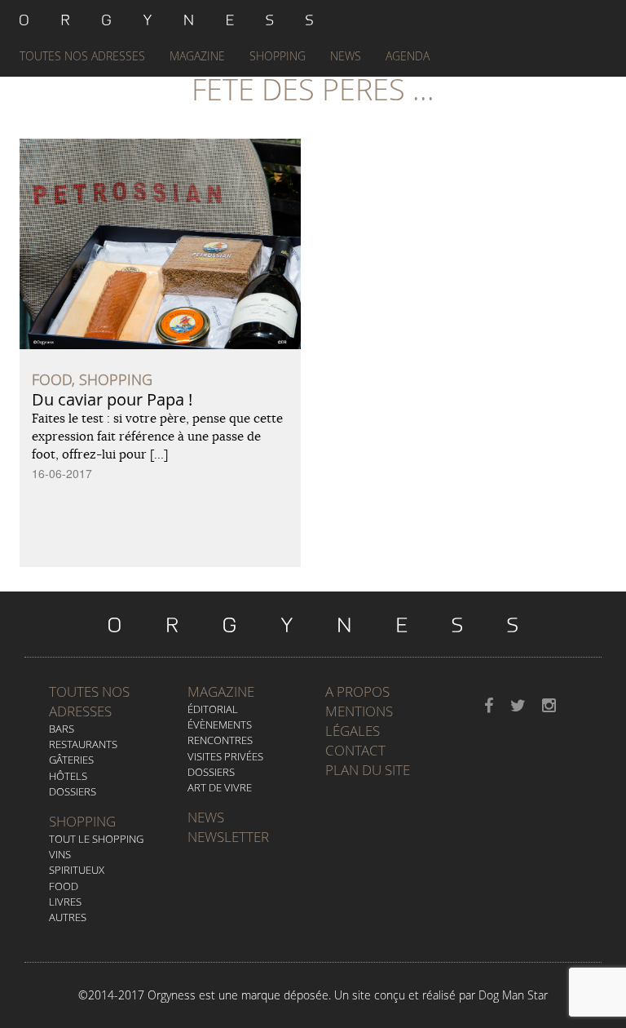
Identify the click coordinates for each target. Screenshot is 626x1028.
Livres (65, 901)
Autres (67, 917)
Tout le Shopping (96, 838)
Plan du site (367, 769)
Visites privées (225, 756)
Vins (60, 854)
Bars (61, 728)
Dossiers (72, 791)
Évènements (219, 724)
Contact (355, 750)
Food (63, 886)
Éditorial (212, 709)
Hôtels (68, 776)
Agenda (408, 56)
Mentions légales (359, 721)
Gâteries (71, 759)
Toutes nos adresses (89, 701)
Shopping (277, 56)
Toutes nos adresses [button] (82, 56)
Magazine (197, 56)
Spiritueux (76, 869)
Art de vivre (219, 787)
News (345, 56)
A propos (357, 691)
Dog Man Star (513, 995)
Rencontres (220, 740)
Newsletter (228, 836)
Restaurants (83, 744)
